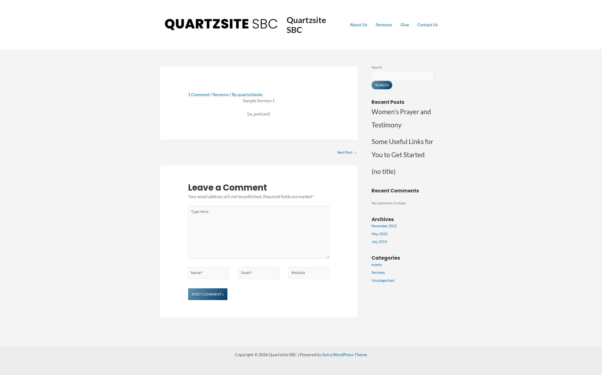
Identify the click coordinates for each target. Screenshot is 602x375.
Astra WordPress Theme (344, 354)
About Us (358, 24)
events (377, 264)
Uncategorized (383, 280)
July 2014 (379, 241)
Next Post (347, 152)
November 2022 (384, 226)
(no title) (384, 171)
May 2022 (380, 234)
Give (404, 24)
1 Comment (199, 94)
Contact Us (427, 24)
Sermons (384, 24)
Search (377, 67)
